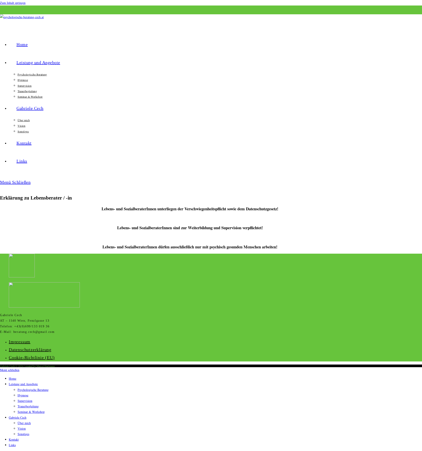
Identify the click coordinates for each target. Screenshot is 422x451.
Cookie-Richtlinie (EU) (32, 357)
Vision (22, 428)
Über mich (24, 423)
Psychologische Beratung (33, 390)
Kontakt (14, 439)
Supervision (25, 401)
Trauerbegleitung (28, 406)
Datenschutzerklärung (30, 349)
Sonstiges (23, 434)
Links (12, 445)
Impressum (19, 341)
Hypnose (23, 395)
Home (12, 378)
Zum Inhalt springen (12, 3)
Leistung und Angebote (23, 384)
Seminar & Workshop (31, 412)
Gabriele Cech (17, 417)
